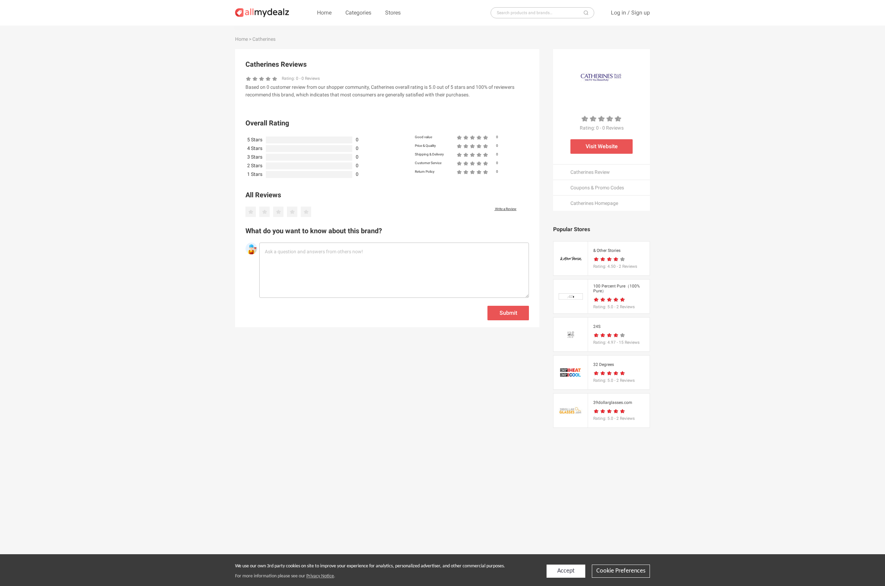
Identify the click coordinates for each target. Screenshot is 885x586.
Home (324, 12)
